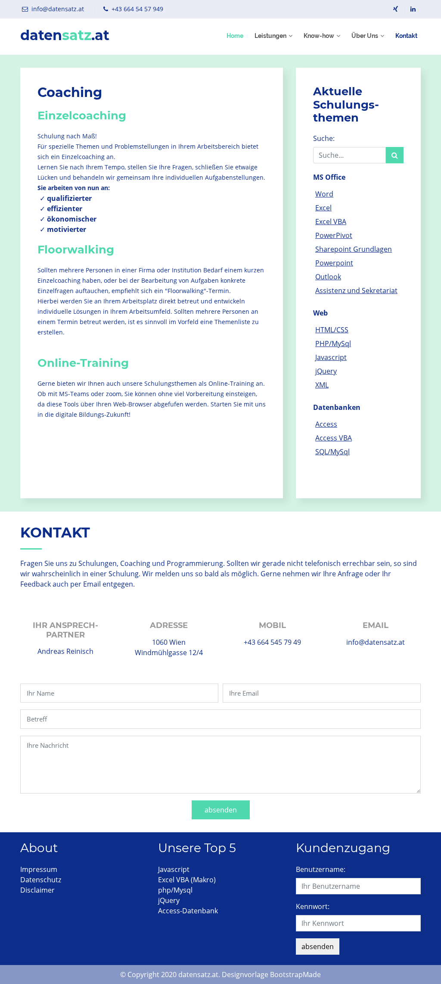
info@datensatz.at (57, 9)
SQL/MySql (332, 451)
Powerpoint (334, 263)
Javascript (331, 357)
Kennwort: (312, 906)
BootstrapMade (295, 974)
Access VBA (333, 438)
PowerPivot (333, 235)
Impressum (38, 869)
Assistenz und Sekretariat (356, 290)
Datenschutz (40, 879)
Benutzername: (320, 869)
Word (324, 194)
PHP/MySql (333, 343)
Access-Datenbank (188, 910)
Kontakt (406, 35)
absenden (221, 810)
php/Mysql (175, 890)
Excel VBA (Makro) (187, 879)
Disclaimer (37, 890)
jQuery (326, 371)
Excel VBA (330, 221)
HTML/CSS (331, 329)
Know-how (319, 35)
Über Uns (364, 35)
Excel (323, 207)
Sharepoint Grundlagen (353, 249)
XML (322, 385)
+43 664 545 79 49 (272, 642)
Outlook (328, 276)
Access (326, 424)
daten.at (64, 35)
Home (235, 35)
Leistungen (270, 35)
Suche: (324, 138)
